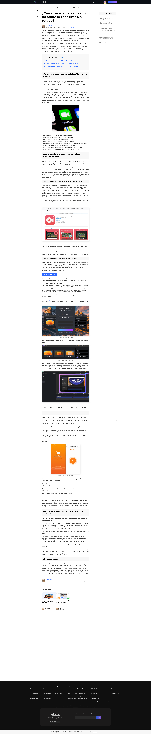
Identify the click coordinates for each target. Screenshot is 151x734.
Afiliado (93, 696)
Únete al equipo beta (115, 693)
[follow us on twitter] (50, 722)
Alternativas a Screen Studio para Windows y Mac (78, 688)
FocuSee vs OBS (58, 696)
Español (101, 730)
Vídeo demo (45, 688)
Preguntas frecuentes (116, 691)
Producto (80, 2)
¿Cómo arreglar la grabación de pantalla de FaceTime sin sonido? (63, 63)
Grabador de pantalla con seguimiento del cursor (78, 696)
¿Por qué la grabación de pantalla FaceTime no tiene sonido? (62, 61)
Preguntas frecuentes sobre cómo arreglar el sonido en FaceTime (63, 66)
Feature (74, 2)
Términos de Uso (92, 730)
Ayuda (94, 2)
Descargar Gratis (112, 2)
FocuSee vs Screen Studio (60, 688)
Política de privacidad (81, 730)
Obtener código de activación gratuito (99, 701)
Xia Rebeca (49, 25)
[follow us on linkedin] (53, 722)
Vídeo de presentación (48, 696)
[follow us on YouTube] (55, 722)
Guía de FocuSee (115, 688)
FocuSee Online (88, 2)
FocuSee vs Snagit (58, 693)
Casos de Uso (67, 2)
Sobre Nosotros (94, 688)
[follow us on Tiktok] (57, 722)
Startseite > (45, 7)
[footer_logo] (55, 714)
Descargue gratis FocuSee (52, 300)
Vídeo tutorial (46, 691)
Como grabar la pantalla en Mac (75, 701)
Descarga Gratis (48, 275)
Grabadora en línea (34, 698)
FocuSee (56, 264)
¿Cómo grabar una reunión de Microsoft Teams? (62, 601)
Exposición (32, 701)
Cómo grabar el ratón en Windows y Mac (76, 693)
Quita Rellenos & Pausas (35, 696)
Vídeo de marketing (47, 693)
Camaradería (94, 693)
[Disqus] (65, 630)
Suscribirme (99, 717)
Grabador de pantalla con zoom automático (77, 698)
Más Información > (52, 7)
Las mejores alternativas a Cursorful (75, 691)
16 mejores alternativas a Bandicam (48, 602)
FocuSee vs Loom (58, 691)
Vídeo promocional (47, 698)
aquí (52, 732)
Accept (95, 732)
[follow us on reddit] (59, 722)
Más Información (73, 27)
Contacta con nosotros (96, 691)
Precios (99, 2)
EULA (87, 730)
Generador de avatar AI (35, 691)
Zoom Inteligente (34, 693)
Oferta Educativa (95, 698)
